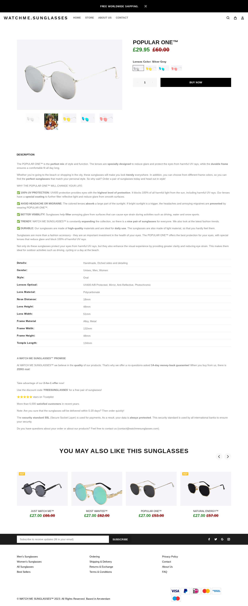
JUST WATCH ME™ (42, 511)
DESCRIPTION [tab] (25, 154)
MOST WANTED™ (96, 511)
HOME (77, 17)
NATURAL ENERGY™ (205, 511)
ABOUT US (104, 17)
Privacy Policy (170, 556)
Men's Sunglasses (27, 556)
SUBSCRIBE (120, 539)
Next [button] (227, 456)
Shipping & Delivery (101, 561)
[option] (35, 118)
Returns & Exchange (101, 566)
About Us (167, 566)
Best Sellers (24, 571)
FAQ (164, 571)
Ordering (95, 556)
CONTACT (122, 17)
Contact (166, 561)
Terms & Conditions (101, 571)
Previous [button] (219, 456)
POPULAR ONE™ (151, 511)
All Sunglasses (25, 566)
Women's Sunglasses (29, 561)
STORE (89, 17)
